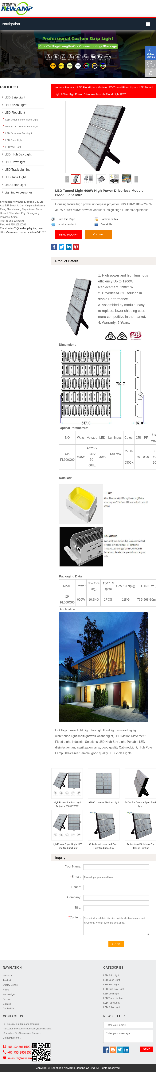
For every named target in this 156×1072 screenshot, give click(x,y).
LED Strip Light (15, 97)
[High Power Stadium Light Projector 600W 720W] (67, 771)
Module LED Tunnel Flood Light (21, 126)
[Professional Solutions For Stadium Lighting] (140, 813)
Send (116, 944)
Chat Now (98, 234)
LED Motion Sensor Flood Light (21, 119)
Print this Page (66, 218)
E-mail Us (106, 224)
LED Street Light (13, 140)
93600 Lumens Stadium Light (103, 802)
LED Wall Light (13, 147)
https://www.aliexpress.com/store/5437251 (23, 232)
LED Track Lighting (17, 169)
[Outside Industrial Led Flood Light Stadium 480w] (103, 813)
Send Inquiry (68, 234)
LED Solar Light (15, 184)
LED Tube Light (15, 177)
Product (69, 87)
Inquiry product (67, 224)
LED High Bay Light (18, 154)
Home (58, 87)
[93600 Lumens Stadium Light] (103, 771)
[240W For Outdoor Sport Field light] (140, 771)
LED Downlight (15, 162)
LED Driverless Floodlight (18, 133)
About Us (7, 975)
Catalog (7, 1004)
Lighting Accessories (19, 192)
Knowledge (9, 994)
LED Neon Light (15, 105)
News (6, 989)
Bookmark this (109, 218)
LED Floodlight (15, 112)
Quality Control (10, 985)
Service (7, 999)
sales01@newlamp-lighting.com (25, 228)
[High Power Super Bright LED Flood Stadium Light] (67, 813)
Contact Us (8, 1008)
